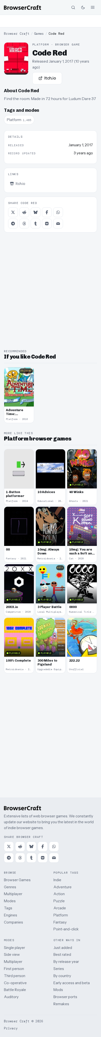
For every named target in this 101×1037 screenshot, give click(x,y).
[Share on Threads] (24, 223)
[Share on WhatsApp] (58, 212)
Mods (58, 989)
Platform (60, 915)
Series (58, 968)
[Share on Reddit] (24, 212)
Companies (13, 922)
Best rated (62, 954)
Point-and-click (66, 929)
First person (14, 968)
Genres (10, 887)
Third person (14, 975)
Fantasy (60, 922)
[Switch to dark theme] (82, 7)
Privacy (11, 1028)
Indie (57, 880)
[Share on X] (13, 212)
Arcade (59, 908)
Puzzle (59, 901)
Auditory (11, 996)
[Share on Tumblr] (35, 223)
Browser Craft (16, 34)
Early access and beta (71, 983)
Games (39, 34)
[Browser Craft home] (22, 7)
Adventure (62, 887)
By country (62, 975)
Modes (10, 901)
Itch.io (50, 78)
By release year (66, 961)
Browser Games (17, 880)
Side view (12, 954)
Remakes (61, 1004)
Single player (14, 947)
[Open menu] (92, 7)
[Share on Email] (58, 223)
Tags (8, 908)
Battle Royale (15, 989)
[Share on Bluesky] (35, 212)
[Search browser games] (73, 7)
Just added (62, 947)
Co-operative (15, 983)
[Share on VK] (47, 223)
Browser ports (65, 996)
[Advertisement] (50, 21)
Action (59, 893)
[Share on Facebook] (47, 212)
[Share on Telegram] (13, 223)
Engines (10, 915)
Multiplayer (13, 893)
